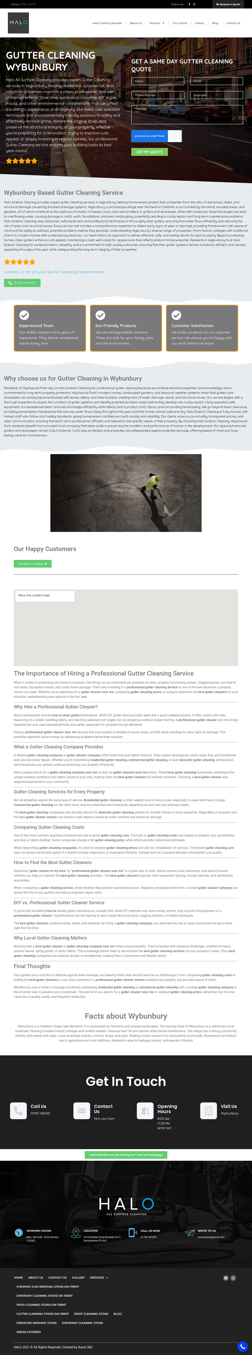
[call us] (18, 1110)
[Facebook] (226, 1278)
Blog (215, 23)
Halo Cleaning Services (107, 23)
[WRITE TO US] (190, 1233)
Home (18, 1277)
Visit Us (229, 1106)
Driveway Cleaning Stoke (82, 1322)
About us (136, 23)
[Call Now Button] (242, 1346)
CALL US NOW (150, 1230)
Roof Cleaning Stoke (91, 1313)
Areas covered (29, 1332)
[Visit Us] (208, 1110)
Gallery (199, 23)
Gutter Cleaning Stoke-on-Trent (43, 1313)
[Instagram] (233, 1278)
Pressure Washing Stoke (37, 1322)
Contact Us (233, 23)
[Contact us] (81, 1110)
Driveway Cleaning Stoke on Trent (45, 1295)
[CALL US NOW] (133, 1233)
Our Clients (180, 23)
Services (155, 23)
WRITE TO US (207, 1230)
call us (38, 1106)
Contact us (103, 1109)
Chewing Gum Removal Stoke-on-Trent (48, 1286)
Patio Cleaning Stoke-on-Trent (41, 1304)
